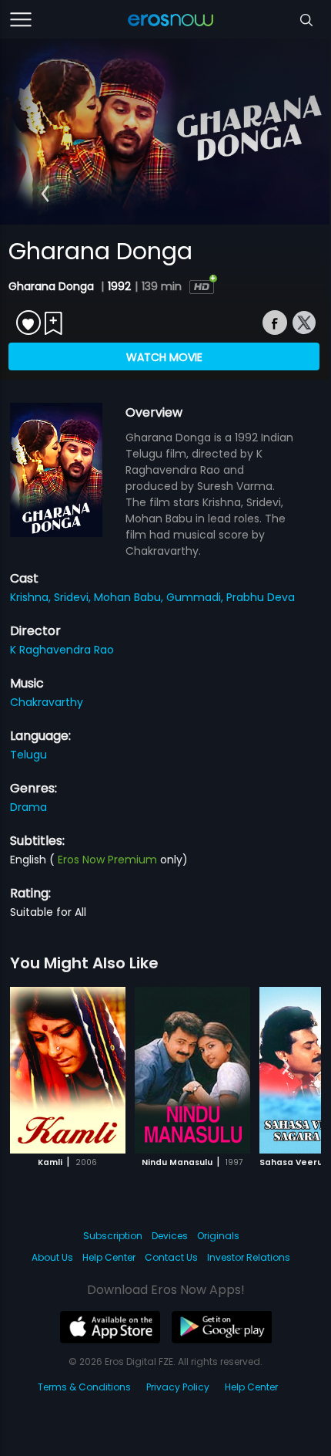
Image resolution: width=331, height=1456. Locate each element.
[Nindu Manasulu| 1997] (192, 1070)
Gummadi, (196, 597)
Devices (170, 1235)
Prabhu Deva (260, 597)
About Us (52, 1257)
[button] (45, 193)
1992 (119, 286)
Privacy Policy (177, 1387)
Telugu (28, 754)
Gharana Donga (52, 286)
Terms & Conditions (84, 1387)
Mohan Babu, (130, 597)
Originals (218, 1235)
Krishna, (32, 597)
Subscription (112, 1235)
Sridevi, (74, 597)
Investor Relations (248, 1257)
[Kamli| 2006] (67, 1070)
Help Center (108, 1257)
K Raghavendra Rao (62, 649)
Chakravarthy (46, 702)
